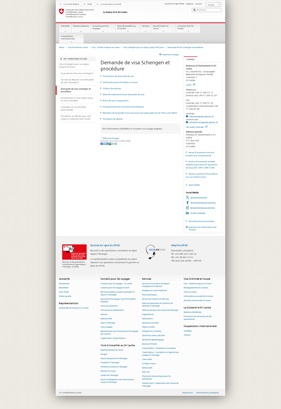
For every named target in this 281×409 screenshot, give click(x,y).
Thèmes (187, 335)
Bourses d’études (149, 344)
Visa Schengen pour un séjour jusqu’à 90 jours (143, 47)
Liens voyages (106, 327)
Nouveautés (64, 283)
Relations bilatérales (193, 312)
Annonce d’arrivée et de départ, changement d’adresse (156, 284)
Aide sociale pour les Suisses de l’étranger (160, 310)
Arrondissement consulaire (201, 221)
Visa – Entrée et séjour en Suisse (105, 47)
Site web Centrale (195, 127)
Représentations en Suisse (112, 350)
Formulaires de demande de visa (118, 76)
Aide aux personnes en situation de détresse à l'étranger (157, 304)
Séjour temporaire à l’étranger (114, 358)
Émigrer (104, 354)
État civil (146, 372)
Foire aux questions (109, 306)
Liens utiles (147, 359)
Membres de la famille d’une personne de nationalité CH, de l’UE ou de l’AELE (140, 113)
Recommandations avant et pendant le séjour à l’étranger (117, 293)
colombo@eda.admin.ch (201, 116)
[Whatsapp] (113, 143)
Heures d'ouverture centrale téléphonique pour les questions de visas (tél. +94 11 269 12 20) (201, 164)
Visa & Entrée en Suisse (160, 27)
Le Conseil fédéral (71, 4)
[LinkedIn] (107, 143)
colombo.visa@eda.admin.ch (203, 122)
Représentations (81, 26)
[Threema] (110, 143)
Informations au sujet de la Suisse (198, 296)
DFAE (89, 4)
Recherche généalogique (153, 340)
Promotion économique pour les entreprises (156, 377)
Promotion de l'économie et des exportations (198, 317)
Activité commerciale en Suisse (197, 300)
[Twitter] (104, 143)
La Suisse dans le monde (110, 4)
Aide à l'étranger (108, 323)
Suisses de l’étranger (109, 375)
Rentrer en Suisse (108, 371)
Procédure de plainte (113, 119)
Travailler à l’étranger (110, 363)
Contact (189, 59)
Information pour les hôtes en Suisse (120, 82)
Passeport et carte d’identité (154, 290)
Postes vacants (65, 296)
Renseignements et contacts (196, 288)
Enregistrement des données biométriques (123, 107)
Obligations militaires (151, 331)
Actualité (65, 26)
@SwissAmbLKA (198, 197)
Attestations (147, 318)
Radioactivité (106, 318)
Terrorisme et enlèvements (112, 310)
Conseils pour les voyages (100, 27)
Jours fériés (194, 184)
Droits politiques (149, 295)
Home (61, 47)
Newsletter (64, 288)
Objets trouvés (148, 327)
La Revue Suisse (149, 363)
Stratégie (188, 331)
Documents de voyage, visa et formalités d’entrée (118, 300)
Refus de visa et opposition (116, 100)
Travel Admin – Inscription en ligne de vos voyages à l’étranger (160, 353)
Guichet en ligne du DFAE (105, 245)
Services (145, 26)
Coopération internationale (68, 37)
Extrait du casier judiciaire (153, 335)
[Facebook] (102, 143)
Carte (189, 84)
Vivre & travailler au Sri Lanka (126, 27)
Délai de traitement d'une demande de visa (123, 94)
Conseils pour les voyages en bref (115, 288)
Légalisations (148, 314)
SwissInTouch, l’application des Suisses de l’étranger (160, 384)
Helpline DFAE (179, 245)
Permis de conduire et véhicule (155, 299)
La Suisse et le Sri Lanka (185, 27)
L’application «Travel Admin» (113, 338)
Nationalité (147, 368)
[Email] (115, 143)
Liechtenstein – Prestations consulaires (159, 348)
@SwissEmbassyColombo (203, 202)
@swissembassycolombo (202, 207)
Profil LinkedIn (198, 213)
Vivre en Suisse (190, 292)
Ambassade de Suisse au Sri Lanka (73, 308)
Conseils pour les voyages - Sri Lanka (116, 283)
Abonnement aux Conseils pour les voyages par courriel (119, 332)
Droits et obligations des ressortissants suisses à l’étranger (117, 380)
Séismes (104, 314)
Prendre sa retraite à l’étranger (114, 367)
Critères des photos (112, 88)
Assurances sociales (150, 323)
